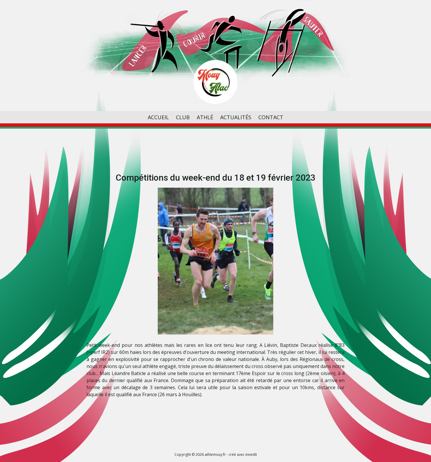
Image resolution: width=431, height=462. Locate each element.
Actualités (235, 117)
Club (183, 117)
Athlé (205, 117)
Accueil (158, 117)
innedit (251, 454)
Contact (270, 117)
